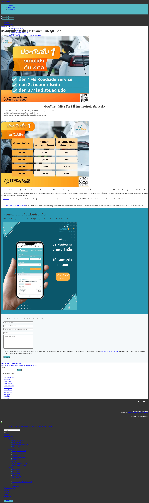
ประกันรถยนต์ (3, 26)
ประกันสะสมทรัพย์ (9, 386)
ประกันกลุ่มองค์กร (17, 484)
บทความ (6, 492)
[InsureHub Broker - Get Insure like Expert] (7, 18)
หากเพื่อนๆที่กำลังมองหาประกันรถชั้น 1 (15, 206)
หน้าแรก (6, 22)
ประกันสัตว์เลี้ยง (16, 478)
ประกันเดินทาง (8, 394)
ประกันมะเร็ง (15, 459)
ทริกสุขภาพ (7, 380)
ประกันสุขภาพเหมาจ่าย (18, 453)
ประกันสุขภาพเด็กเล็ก (18, 455)
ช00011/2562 (130, 412)
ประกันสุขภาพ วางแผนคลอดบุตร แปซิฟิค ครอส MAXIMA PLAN (19, 366)
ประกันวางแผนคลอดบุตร (19, 457)
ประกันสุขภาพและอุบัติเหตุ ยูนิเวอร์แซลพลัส (12, 364)
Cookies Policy (12, 427)
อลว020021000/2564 (144, 412)
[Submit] (5, 432)
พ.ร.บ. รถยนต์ (16, 472)
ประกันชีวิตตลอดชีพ (17, 29)
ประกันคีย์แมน (16, 486)
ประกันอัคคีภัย (8, 390)
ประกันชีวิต (11, 27)
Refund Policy (33, 427)
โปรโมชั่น (6, 199)
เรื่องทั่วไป (7, 396)
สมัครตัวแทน (42, 427)
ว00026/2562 (136, 412)
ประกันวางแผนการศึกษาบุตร (20, 33)
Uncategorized (9, 378)
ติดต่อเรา (50, 427)
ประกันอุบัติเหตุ (8, 392)
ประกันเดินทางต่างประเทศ (19, 463)
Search (3, 368)
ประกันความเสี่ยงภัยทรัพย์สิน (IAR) (22, 482)
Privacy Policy (23, 427)
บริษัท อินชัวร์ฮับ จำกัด (35, 35)
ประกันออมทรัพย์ (17, 443)
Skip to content (5, 2)
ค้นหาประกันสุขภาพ (9, 488)
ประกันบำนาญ (8, 382)
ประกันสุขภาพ (8, 388)
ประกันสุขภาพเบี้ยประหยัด (19, 451)
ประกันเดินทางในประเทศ (19, 465)
